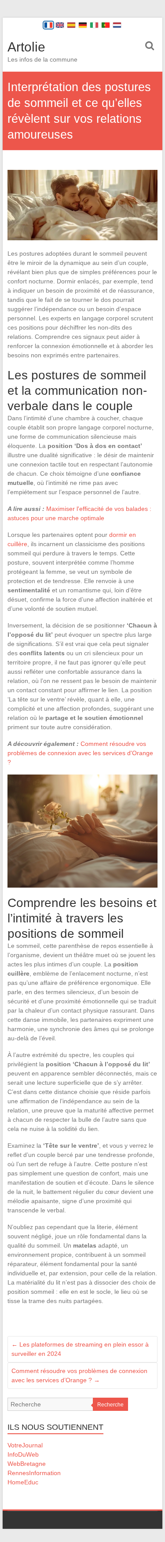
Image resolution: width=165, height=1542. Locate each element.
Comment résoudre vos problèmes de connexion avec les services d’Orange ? (79, 1375)
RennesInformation (34, 1472)
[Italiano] (94, 25)
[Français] (48, 25)
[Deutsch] (82, 25)
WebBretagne (26, 1463)
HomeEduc (22, 1482)
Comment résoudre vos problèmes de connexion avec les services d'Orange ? (80, 753)
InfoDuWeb (23, 1454)
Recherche (110, 1405)
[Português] (105, 25)
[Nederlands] (117, 25)
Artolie (26, 47)
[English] (59, 25)
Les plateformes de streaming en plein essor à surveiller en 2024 (80, 1349)
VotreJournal (25, 1445)
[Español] (71, 25)
